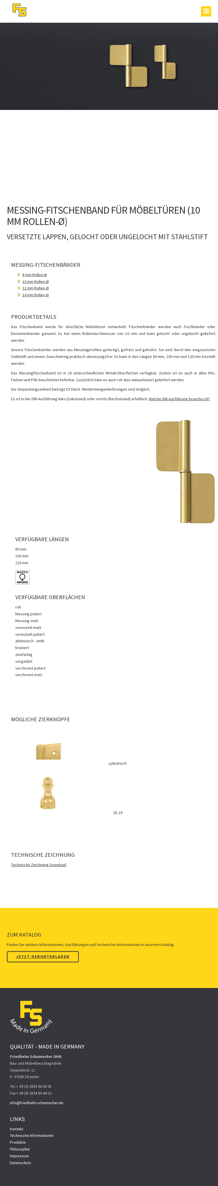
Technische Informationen (32, 1135)
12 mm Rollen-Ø (35, 288)
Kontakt (16, 1128)
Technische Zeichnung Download (38, 864)
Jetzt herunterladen (43, 956)
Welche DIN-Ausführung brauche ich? (179, 398)
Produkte (18, 1142)
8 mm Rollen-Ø (34, 274)
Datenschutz (20, 1162)
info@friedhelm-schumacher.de (36, 1102)
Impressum (19, 1155)
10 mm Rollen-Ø (35, 281)
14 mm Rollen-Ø (35, 294)
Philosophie (20, 1149)
